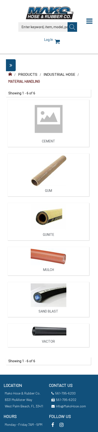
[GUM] (48, 198)
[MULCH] (48, 277)
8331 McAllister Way (18, 400)
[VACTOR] (48, 348)
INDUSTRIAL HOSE (59, 74)
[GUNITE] (48, 241)
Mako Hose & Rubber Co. (22, 393)
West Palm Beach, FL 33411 (24, 406)
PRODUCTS (27, 74)
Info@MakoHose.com (71, 406)
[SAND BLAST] (48, 318)
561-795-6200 (65, 393)
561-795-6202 (66, 400)
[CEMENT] (48, 148)
